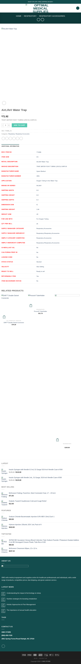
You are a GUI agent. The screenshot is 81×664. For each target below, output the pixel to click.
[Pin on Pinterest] (17, 138)
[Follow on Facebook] (3, 646)
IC (37, 204)
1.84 (37, 209)
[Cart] (77, 8)
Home (18, 16)
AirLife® (38, 185)
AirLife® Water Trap (42, 162)
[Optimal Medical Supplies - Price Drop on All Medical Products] (41, 8)
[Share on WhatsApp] (3, 138)
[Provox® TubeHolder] (40, 301)
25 (37, 224)
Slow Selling (40, 266)
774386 (38, 152)
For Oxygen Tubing (42, 219)
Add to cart (19, 125)
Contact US (43, 658)
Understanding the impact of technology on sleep (24, 593)
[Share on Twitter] (10, 138)
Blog (35, 658)
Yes (37, 276)
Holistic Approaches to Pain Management (21, 604)
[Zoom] (4, 103)
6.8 (37, 190)
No (37, 247)
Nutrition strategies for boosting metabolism (22, 599)
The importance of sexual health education (21, 610)
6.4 (37, 200)
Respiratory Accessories (52, 16)
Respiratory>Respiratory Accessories (47, 233)
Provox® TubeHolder (40, 311)
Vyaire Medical (41, 171)
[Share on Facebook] (6, 138)
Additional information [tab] (10, 146)
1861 (38, 176)
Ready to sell (40, 271)
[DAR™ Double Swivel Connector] (13, 306)
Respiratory (30, 16)
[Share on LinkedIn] (21, 138)
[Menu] (2, 8)
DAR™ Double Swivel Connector (14, 322)
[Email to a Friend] (14, 138)
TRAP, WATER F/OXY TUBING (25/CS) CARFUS (51, 166)
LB (37, 214)
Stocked (38, 262)
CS (37, 157)
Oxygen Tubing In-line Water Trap (46, 181)
